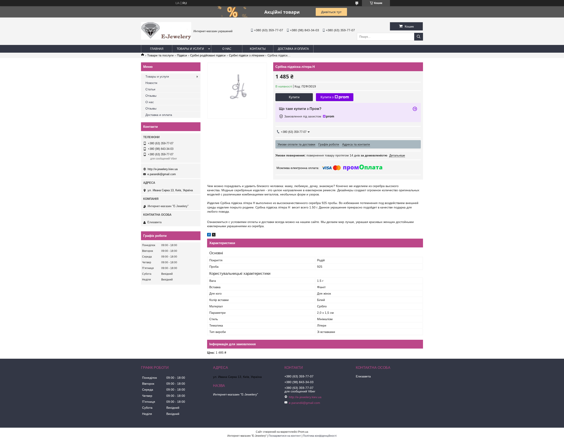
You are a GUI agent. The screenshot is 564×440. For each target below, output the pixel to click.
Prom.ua (303, 431)
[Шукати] (418, 37)
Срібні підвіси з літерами (246, 55)
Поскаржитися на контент (285, 435)
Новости (151, 83)
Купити (294, 97)
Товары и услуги (190, 48)
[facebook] (209, 235)
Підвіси (182, 55)
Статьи (150, 89)
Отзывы (150, 95)
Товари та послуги (160, 55)
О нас (226, 48)
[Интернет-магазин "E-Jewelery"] (166, 38)
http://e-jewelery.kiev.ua (163, 169)
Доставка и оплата (293, 48)
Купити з (327, 97)
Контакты (258, 48)
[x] (213, 235)
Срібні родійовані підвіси (208, 55)
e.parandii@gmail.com (161, 174)
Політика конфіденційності (320, 435)
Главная (156, 48)
